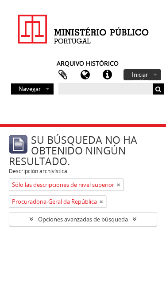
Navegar (30, 89)
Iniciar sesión (139, 75)
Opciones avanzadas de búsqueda (83, 219)
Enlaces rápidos (107, 75)
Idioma (85, 75)
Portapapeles (63, 75)
